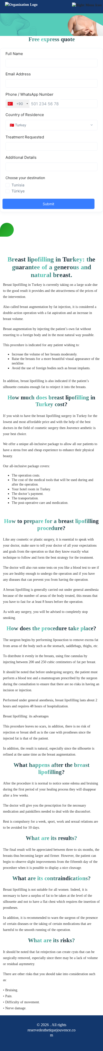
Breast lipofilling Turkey (51, 97)
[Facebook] (38, 1042)
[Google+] (47, 1042)
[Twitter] (55, 1042)
